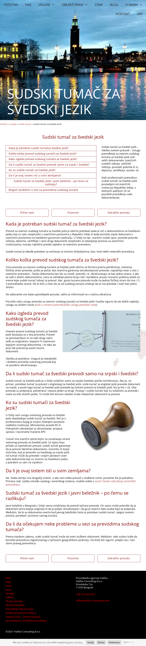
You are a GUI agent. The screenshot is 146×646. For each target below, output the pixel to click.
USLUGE (44, 4)
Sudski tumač (24, 124)
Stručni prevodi (14, 601)
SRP (139, 14)
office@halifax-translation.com (93, 600)
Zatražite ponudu (119, 212)
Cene (9, 585)
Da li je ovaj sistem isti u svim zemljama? (35, 175)
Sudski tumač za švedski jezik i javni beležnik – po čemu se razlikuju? (51, 182)
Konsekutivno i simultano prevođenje (26, 620)
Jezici (8, 589)
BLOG (114, 4)
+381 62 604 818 (85, 594)
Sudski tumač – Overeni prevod (23, 616)
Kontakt (10, 593)
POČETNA (11, 4)
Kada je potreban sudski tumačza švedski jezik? (39, 148)
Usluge (13, 124)
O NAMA (131, 4)
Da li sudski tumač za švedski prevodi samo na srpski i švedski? (49, 164)
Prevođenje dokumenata (19, 609)
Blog (8, 581)
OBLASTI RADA (72, 4)
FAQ (28, 4)
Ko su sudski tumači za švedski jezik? (32, 170)
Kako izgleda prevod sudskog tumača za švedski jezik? (43, 159)
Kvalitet (10, 597)
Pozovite (73, 212)
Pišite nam (27, 212)
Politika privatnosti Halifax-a (21, 612)
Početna (4, 124)
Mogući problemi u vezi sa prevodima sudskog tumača (43, 190)
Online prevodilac (15, 605)
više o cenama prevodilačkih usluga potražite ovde (66, 304)
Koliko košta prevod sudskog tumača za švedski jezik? (43, 153)
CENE (99, 4)
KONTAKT (123, 14)
